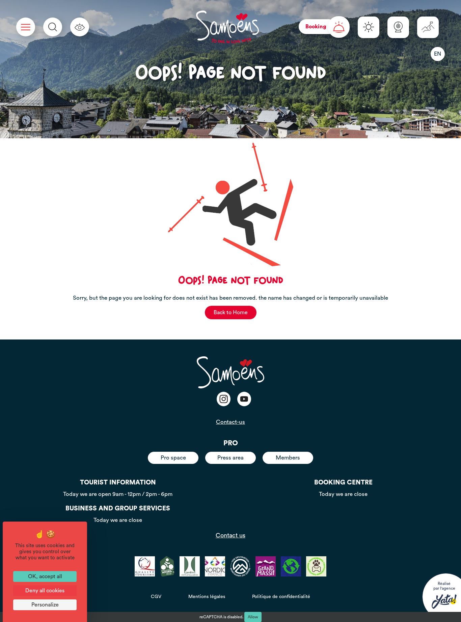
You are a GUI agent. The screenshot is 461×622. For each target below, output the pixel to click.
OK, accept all (45, 576)
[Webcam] (398, 27)
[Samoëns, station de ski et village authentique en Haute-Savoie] (227, 27)
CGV (156, 596)
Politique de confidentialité (281, 596)
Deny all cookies (44, 590)
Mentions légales (206, 596)
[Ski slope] (428, 27)
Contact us (230, 535)
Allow (253, 617)
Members (288, 458)
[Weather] (368, 27)
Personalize (45, 605)
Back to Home (231, 312)
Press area (230, 458)
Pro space (173, 458)
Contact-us (230, 422)
